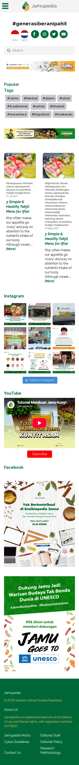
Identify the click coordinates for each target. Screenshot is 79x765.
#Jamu (13, 98)
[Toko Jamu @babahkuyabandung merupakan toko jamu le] (64, 314)
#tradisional (17, 106)
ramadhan (24, 189)
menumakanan (55, 205)
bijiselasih (52, 183)
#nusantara (17, 114)
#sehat (39, 106)
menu (63, 202)
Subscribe (39, 454)
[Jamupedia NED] (24, 34)
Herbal (28, 183)
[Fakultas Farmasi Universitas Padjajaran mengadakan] (15, 338)
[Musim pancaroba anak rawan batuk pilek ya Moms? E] (64, 338)
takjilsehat (23, 193)
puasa (11, 189)
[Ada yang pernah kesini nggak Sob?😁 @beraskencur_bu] (39, 338)
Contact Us (12, 753)
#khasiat (57, 106)
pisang (50, 218)
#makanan (64, 114)
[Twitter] (54, 34)
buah (64, 183)
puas (60, 218)
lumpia (60, 196)
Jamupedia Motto (17, 735)
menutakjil (53, 212)
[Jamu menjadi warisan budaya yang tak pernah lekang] (15, 362)
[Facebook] (35, 34)
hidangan (63, 189)
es (64, 186)
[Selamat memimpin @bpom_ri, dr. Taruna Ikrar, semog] (64, 362)
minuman (52, 215)
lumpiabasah (54, 199)
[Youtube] (64, 34)
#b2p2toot (41, 114)
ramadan (52, 222)
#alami (48, 98)
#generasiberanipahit (39, 23)
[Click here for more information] (39, 74)
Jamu (10, 186)
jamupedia (23, 186)
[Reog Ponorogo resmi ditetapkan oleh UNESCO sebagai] (15, 314)
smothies (66, 222)
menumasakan (55, 209)
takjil (10, 193)
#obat (64, 98)
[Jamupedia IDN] (15, 34)
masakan (52, 202)
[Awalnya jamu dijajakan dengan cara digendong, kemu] (39, 314)
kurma (50, 196)
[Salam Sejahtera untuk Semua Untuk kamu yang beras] (39, 362)
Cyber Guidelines (16, 742)
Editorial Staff (50, 735)
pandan (65, 215)
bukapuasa (14, 183)
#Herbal (30, 98)
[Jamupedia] (39, 6)
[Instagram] (45, 34)
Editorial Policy (51, 742)
